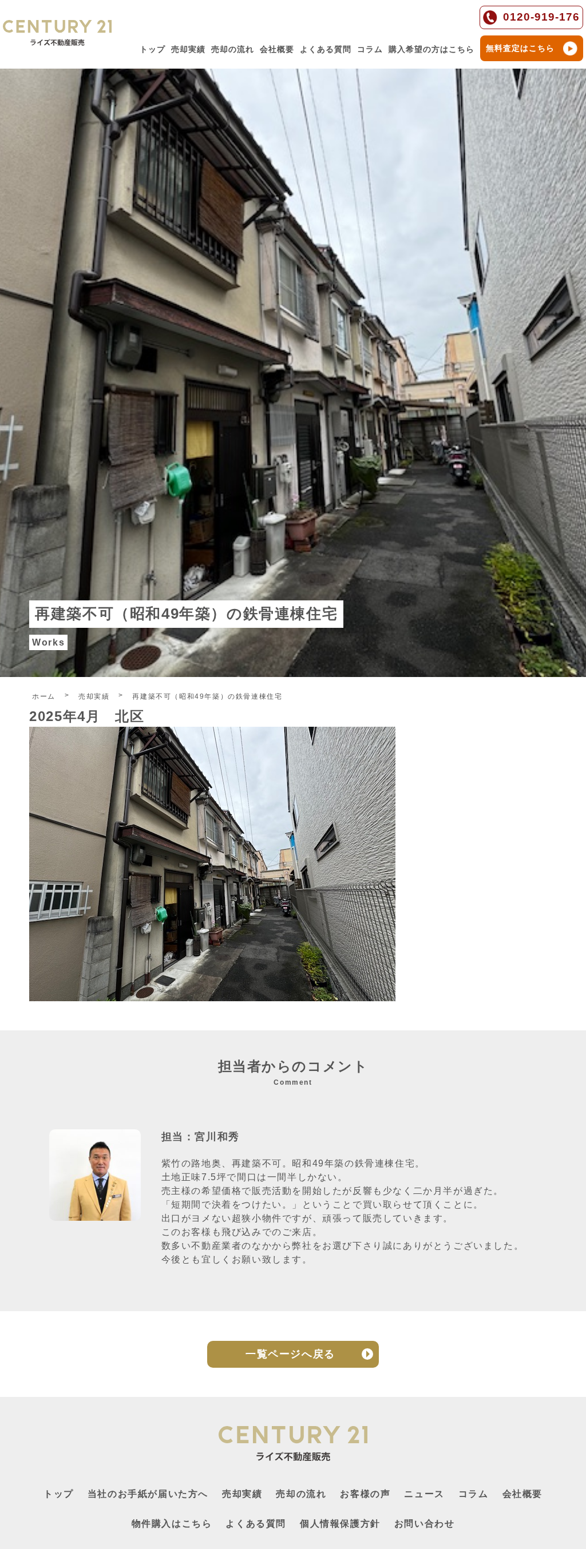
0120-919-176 (541, 17)
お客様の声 (365, 1494)
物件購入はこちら (172, 1523)
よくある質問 (325, 49)
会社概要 (277, 49)
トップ (152, 49)
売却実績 (188, 49)
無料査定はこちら (520, 48)
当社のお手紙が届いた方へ (148, 1494)
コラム (370, 49)
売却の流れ (232, 49)
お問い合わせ (424, 1523)
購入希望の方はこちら (431, 49)
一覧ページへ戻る (290, 1354)
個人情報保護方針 (340, 1523)
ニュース (424, 1494)
